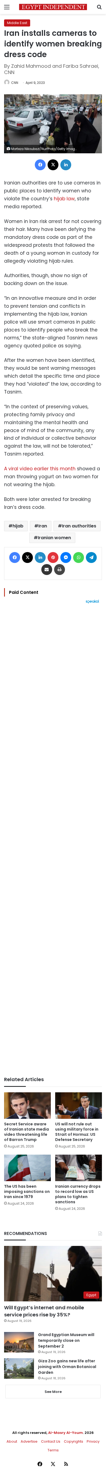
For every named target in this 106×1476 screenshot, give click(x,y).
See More (53, 1391)
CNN (14, 82)
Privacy (93, 1441)
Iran (42, 526)
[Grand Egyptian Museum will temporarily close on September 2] (19, 1342)
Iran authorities (79, 526)
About (12, 1441)
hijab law (64, 198)
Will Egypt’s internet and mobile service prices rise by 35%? (44, 1311)
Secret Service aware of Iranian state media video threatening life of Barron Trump (26, 1131)
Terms (53, 1450)
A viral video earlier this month (40, 468)
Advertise (29, 1441)
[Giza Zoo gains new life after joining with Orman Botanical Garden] (19, 1368)
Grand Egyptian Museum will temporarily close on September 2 (66, 1340)
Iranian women (54, 538)
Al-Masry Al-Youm (65, 1432)
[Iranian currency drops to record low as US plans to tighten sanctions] (78, 1168)
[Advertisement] (53, 840)
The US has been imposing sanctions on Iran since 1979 (27, 1191)
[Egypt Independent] (53, 7)
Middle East (17, 22)
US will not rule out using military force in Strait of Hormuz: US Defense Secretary (76, 1131)
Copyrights (73, 1441)
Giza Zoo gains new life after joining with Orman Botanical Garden (67, 1366)
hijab (18, 526)
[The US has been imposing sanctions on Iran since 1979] (27, 1168)
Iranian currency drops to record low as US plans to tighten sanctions (78, 1194)
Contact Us (50, 1441)
